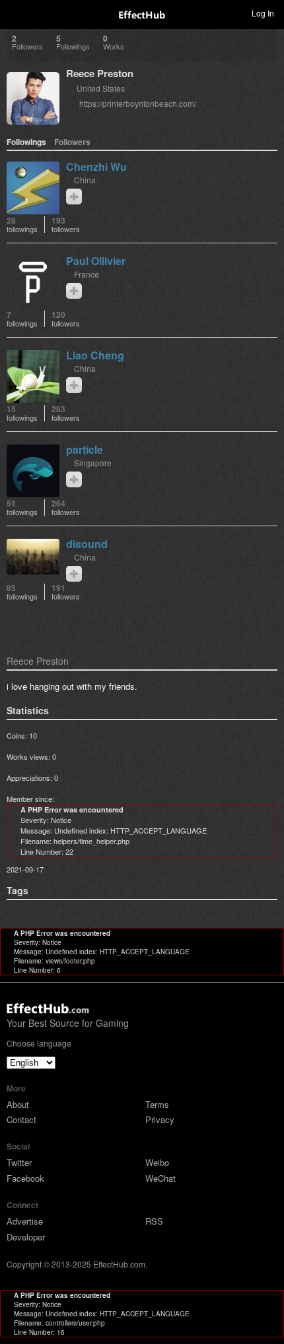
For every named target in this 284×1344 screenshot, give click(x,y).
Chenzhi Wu (96, 166)
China (85, 179)
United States (101, 88)
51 (22, 507)
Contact (21, 1119)
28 (22, 224)
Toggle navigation (16, 12)
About (18, 1104)
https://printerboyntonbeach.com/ (137, 103)
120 (66, 319)
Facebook (25, 1178)
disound (87, 543)
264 (66, 507)
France (86, 274)
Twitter (19, 1162)
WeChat (160, 1178)
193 (66, 224)
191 (66, 592)
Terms (157, 1104)
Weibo (157, 1162)
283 (66, 413)
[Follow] (74, 196)
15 (22, 413)
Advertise (25, 1221)
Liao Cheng (95, 355)
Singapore (93, 462)
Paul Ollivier (95, 260)
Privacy (159, 1119)
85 (22, 592)
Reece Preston (99, 73)
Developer (26, 1237)
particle (84, 449)
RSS (154, 1221)
